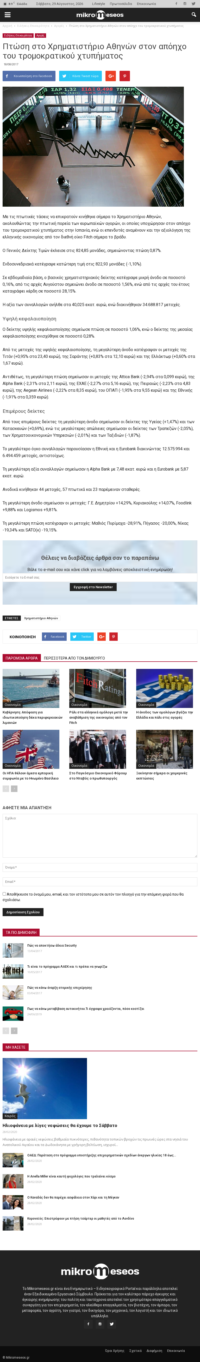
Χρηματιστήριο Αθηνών (41, 618)
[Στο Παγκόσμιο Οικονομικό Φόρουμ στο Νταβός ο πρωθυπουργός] (99, 749)
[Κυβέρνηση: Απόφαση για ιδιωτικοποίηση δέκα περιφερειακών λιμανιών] (33, 688)
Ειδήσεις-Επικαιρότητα (18, 35)
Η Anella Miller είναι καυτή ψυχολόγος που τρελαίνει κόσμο (71, 1176)
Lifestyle (98, 4)
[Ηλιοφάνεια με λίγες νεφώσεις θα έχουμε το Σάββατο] (100, 1088)
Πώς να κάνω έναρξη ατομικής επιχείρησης (59, 988)
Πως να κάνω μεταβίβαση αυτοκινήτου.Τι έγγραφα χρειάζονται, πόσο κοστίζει (85, 1009)
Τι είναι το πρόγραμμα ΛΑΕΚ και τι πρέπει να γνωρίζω (67, 966)
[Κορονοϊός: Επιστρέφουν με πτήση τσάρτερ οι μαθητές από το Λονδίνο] (13, 1223)
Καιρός (10, 1116)
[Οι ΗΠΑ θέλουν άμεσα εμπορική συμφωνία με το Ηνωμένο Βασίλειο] (33, 749)
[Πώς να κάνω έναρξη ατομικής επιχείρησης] (13, 992)
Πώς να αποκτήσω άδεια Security (52, 945)
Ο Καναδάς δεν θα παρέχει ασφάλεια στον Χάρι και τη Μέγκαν (73, 1197)
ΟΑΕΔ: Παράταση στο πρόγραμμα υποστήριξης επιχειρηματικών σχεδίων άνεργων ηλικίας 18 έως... (101, 1155)
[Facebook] (176, 3)
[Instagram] (185, 3)
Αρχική (7, 26)
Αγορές (40, 35)
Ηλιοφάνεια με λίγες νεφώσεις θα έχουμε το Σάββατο (60, 1125)
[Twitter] (193, 3)
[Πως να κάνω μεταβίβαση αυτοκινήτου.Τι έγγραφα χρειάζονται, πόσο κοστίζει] (13, 1013)
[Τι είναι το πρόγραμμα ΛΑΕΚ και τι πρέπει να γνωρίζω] (13, 971)
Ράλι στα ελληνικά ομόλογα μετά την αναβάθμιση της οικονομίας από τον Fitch (98, 717)
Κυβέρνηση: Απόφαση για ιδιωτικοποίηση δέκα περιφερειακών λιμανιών (33, 717)
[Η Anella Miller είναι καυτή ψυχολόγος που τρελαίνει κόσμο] (13, 1181)
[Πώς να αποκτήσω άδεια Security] (13, 950)
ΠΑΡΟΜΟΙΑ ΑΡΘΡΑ (22, 658)
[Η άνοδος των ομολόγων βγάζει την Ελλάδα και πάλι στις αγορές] (166, 688)
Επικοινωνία (146, 4)
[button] (194, 15)
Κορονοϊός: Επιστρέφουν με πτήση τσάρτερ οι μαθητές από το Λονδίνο (80, 1218)
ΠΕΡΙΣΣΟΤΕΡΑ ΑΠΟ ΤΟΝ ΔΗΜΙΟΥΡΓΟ (74, 658)
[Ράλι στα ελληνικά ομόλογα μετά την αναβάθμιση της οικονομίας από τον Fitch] (99, 688)
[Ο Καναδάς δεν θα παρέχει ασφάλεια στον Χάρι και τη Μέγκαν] (13, 1202)
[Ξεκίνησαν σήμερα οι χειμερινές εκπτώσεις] (166, 749)
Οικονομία (13, 704)
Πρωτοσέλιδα (121, 4)
